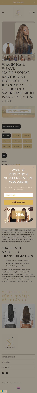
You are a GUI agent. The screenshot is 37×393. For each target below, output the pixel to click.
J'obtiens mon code (18, 202)
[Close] (34, 167)
